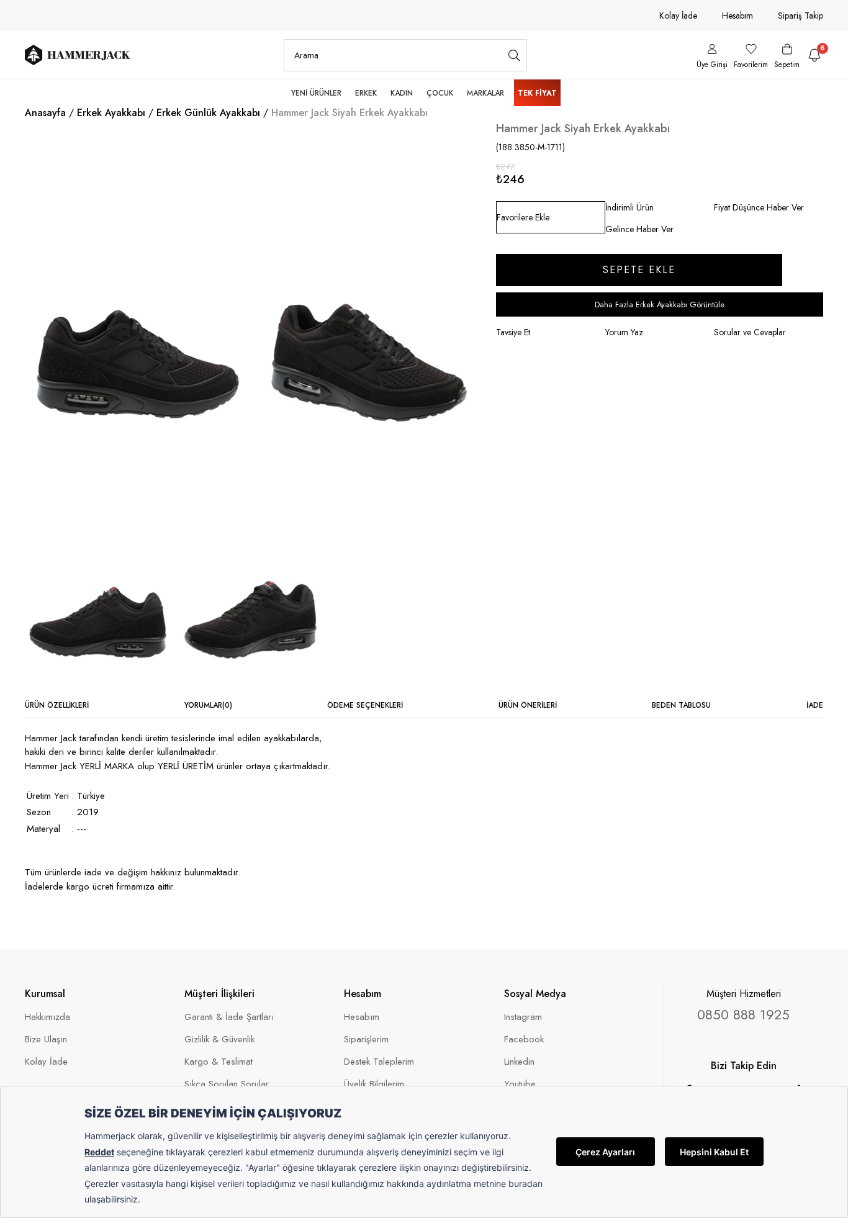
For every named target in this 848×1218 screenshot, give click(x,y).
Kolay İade (678, 15)
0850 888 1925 (743, 1014)
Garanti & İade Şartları (229, 1017)
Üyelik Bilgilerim (374, 1084)
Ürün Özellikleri (57, 705)
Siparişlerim (366, 1039)
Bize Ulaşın (46, 1039)
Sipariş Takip (800, 15)
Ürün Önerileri (527, 705)
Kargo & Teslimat (218, 1061)
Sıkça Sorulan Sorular (226, 1084)
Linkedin (519, 1061)
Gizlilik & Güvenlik (219, 1039)
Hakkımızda (47, 1017)
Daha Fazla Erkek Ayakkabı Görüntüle (659, 304)
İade (814, 705)
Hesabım (737, 15)
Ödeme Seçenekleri (365, 705)
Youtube (520, 1084)
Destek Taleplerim (379, 1061)
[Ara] (514, 55)
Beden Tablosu (681, 705)
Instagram (523, 1017)
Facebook (524, 1039)
